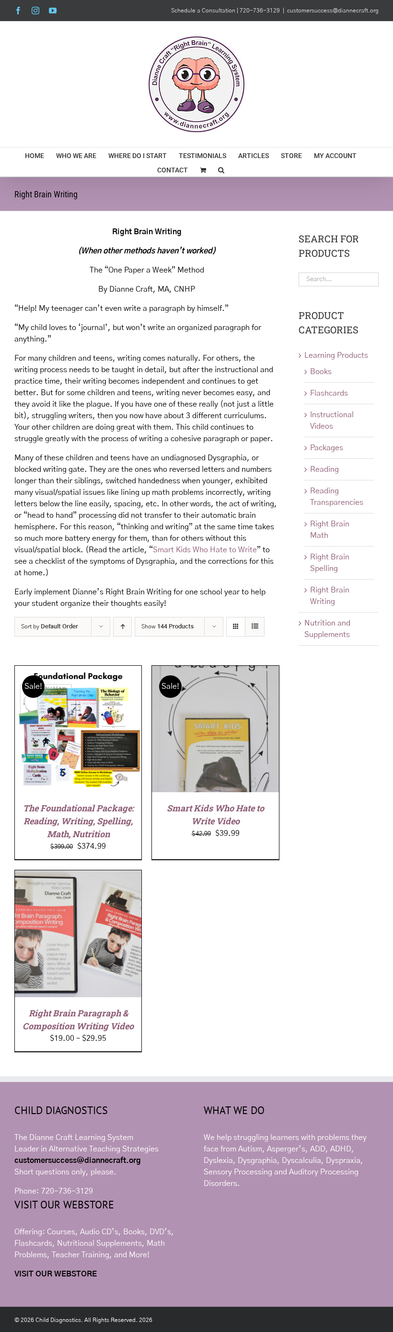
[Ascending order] (122, 627)
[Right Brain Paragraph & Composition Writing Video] (78, 876)
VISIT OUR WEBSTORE (55, 1274)
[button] (221, 169)
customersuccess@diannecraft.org (333, 10)
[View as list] (254, 626)
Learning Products (336, 355)
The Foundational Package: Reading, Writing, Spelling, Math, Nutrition (78, 821)
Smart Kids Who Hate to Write (205, 550)
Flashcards (329, 393)
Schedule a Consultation (204, 10)
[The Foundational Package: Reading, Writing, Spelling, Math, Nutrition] (78, 671)
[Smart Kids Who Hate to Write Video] (215, 671)
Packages (326, 448)
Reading (324, 469)
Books (321, 372)
